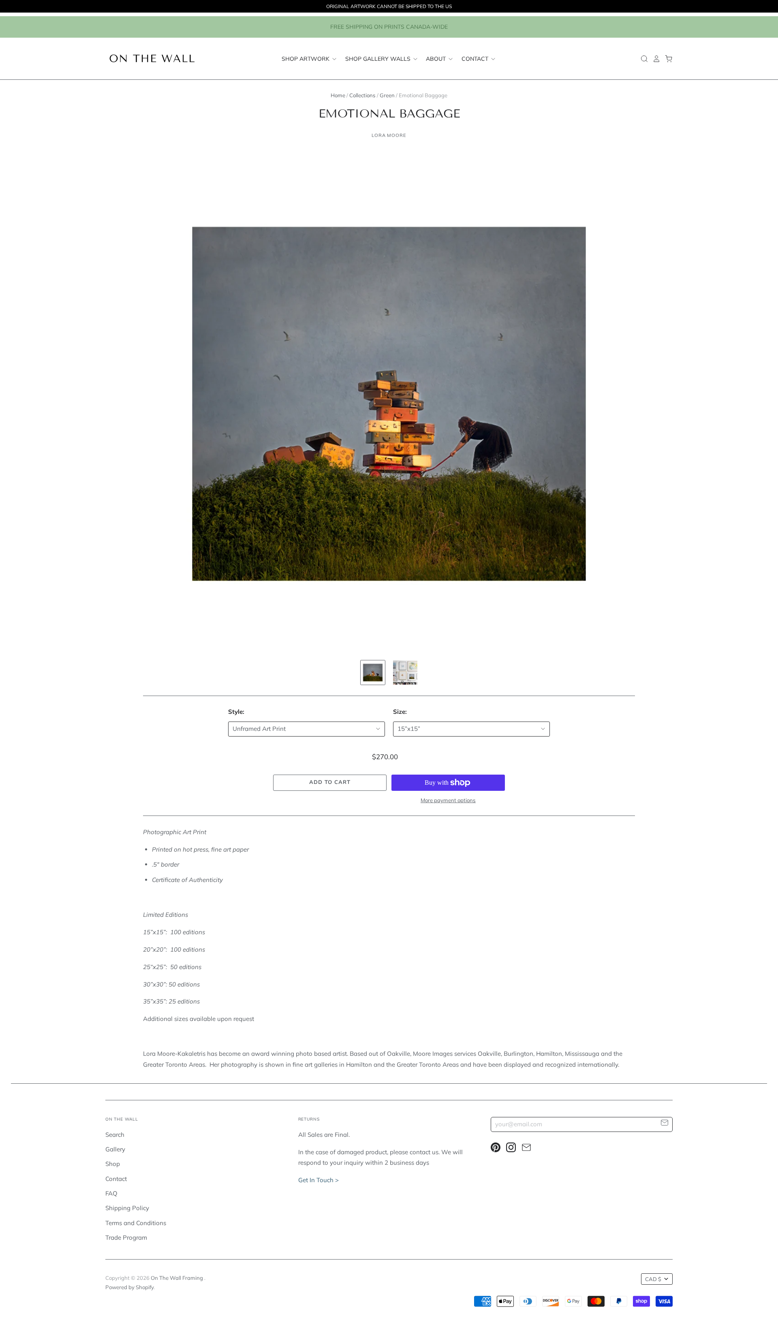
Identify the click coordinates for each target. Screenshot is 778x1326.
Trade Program (126, 1237)
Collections (362, 95)
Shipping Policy (127, 1208)
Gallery (115, 1149)
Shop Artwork (306, 58)
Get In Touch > (318, 1180)
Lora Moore (389, 135)
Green (387, 95)
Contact (476, 58)
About (436, 58)
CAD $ (653, 1279)
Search (114, 1134)
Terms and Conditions (135, 1223)
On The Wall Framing (177, 1278)
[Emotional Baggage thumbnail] (405, 672)
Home (338, 95)
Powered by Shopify (129, 1287)
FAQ (111, 1193)
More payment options (448, 800)
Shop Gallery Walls (378, 58)
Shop (112, 1164)
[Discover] (373, 672)
